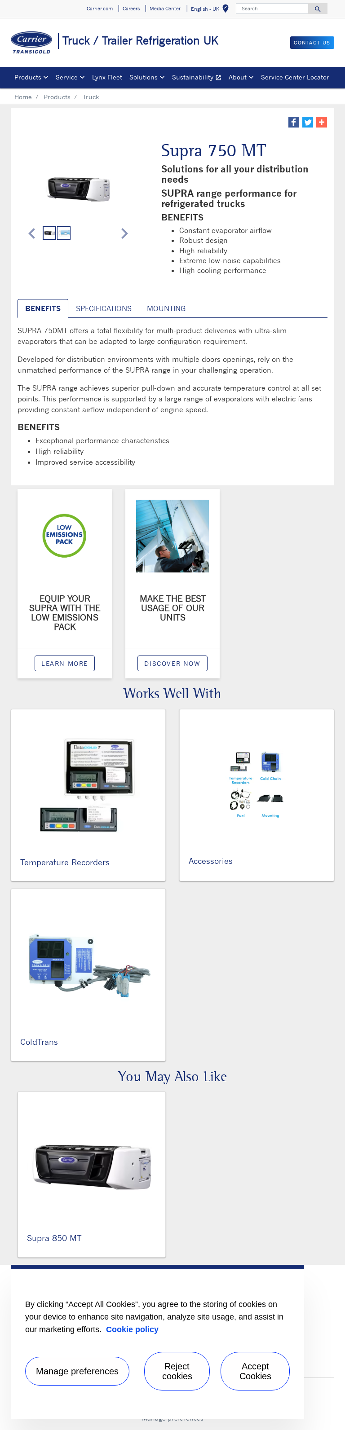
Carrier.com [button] (100, 8)
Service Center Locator (295, 77)
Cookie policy (132, 1329)
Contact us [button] (312, 43)
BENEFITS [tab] (43, 308)
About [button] (238, 77)
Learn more (64, 663)
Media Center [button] (165, 8)
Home (23, 97)
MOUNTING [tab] (166, 308)
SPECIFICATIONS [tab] (104, 308)
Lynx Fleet (107, 77)
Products (57, 97)
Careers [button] (131, 8)
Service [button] (67, 77)
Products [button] (27, 77)
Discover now (172, 663)
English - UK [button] (211, 10)
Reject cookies (177, 1371)
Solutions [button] (143, 77)
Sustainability (198, 78)
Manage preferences (77, 1371)
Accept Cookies (255, 1371)
